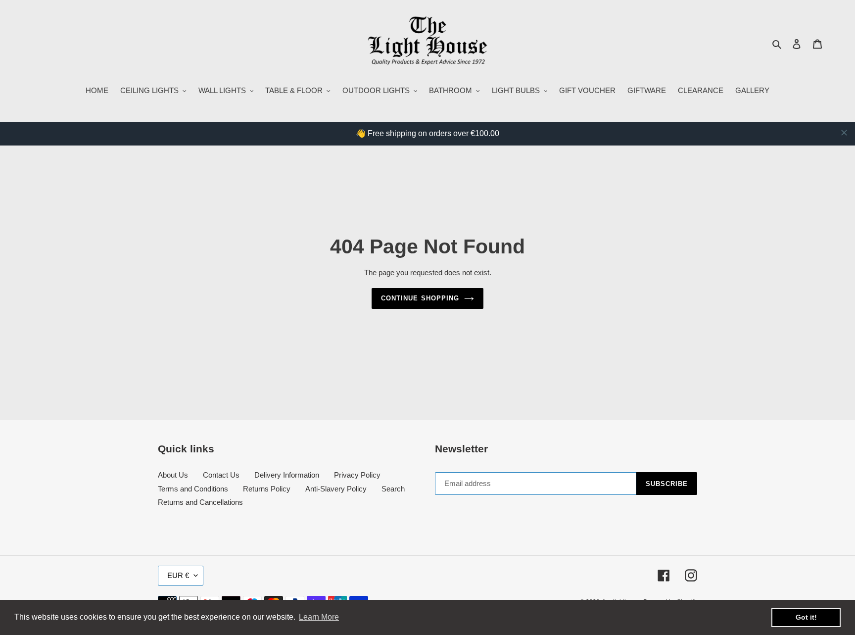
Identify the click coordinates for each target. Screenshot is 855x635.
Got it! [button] (806, 617)
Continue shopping (420, 298)
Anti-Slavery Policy (336, 489)
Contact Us (221, 475)
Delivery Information (286, 475)
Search (393, 489)
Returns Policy (266, 489)
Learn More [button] (319, 617)
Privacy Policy (357, 475)
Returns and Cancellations (200, 502)
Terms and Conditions (193, 489)
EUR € (178, 575)
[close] (844, 133)
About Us (173, 475)
